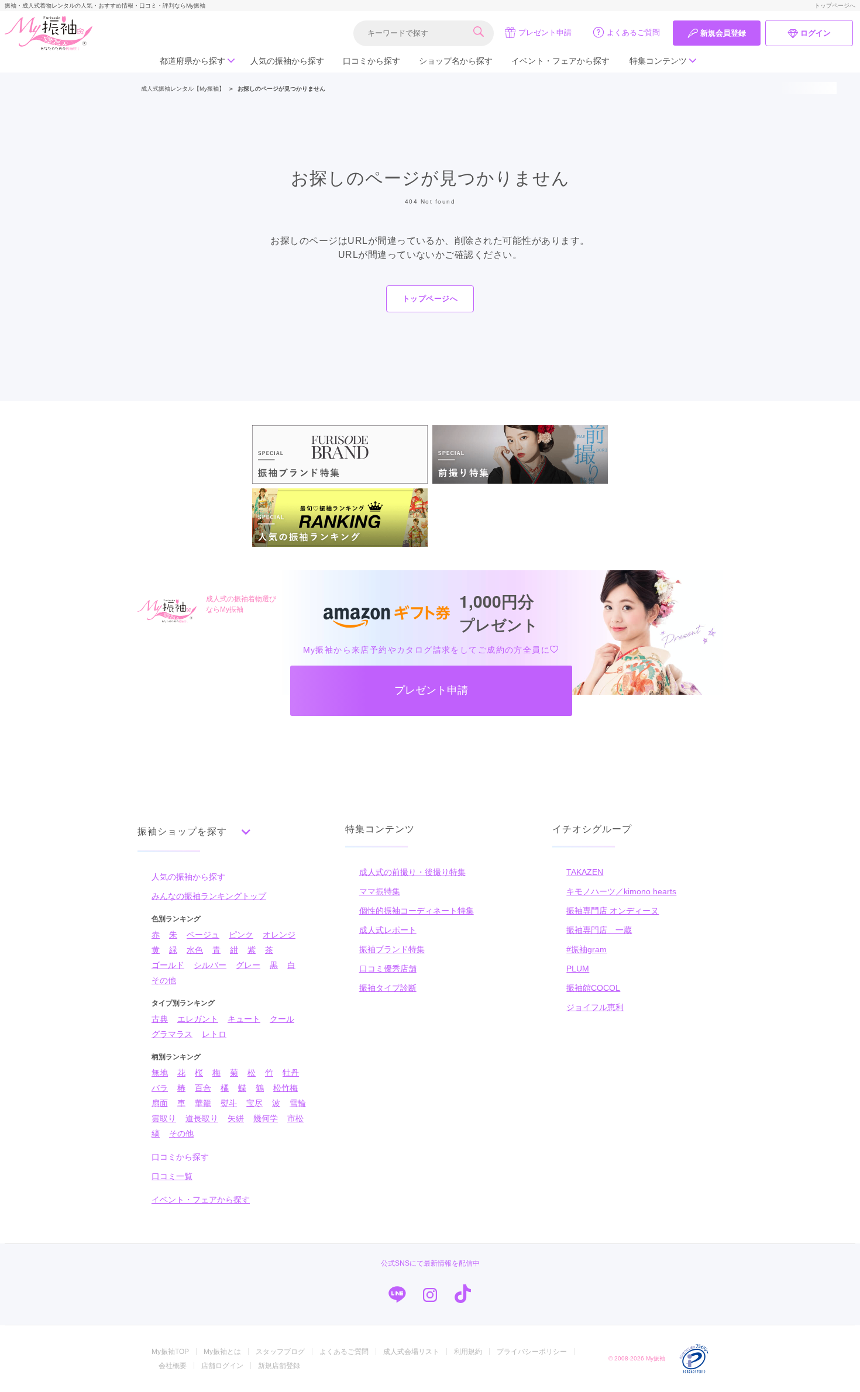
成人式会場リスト (411, 1352)
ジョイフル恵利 (595, 1007)
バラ (160, 1088)
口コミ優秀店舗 (388, 968)
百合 (203, 1088)
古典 (160, 1019)
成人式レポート (388, 930)
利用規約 (468, 1352)
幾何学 (265, 1118)
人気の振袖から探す (287, 61)
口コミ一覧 (172, 1176)
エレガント (197, 1019)
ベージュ (203, 934)
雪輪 (298, 1103)
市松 (295, 1118)
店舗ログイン (222, 1366)
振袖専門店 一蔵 (599, 930)
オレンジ (279, 934)
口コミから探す (371, 61)
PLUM (577, 968)
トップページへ (834, 5)
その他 (164, 980)
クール (282, 1019)
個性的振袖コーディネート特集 (416, 910)
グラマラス (172, 1034)
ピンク (241, 934)
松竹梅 (285, 1088)
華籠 (203, 1103)
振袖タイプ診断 (388, 988)
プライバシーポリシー (532, 1352)
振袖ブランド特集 (392, 949)
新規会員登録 (723, 33)
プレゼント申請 (545, 32)
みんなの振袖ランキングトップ (209, 896)
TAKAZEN (584, 872)
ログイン (815, 33)
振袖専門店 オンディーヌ (612, 910)
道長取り (201, 1118)
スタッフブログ (280, 1352)
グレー (248, 965)
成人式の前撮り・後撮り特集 (412, 872)
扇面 (160, 1103)
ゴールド (168, 965)
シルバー (210, 965)
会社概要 (173, 1366)
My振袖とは (222, 1352)
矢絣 (236, 1118)
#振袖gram (586, 949)
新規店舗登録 (279, 1366)
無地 (160, 1072)
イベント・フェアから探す (560, 61)
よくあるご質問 (633, 32)
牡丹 (291, 1072)
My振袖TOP (170, 1352)
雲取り (164, 1118)
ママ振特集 (379, 891)
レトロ (214, 1034)
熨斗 (229, 1103)
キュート (244, 1019)
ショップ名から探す (456, 61)
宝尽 (254, 1103)
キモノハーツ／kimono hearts (621, 891)
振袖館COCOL (593, 988)
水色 (195, 950)
